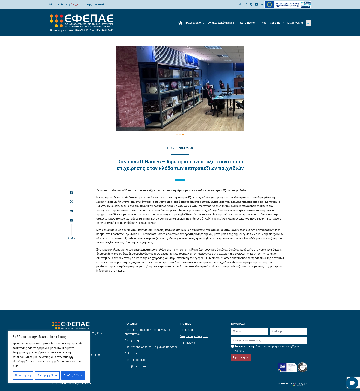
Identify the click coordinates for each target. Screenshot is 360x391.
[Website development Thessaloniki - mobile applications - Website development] (300, 384)
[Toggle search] (308, 23)
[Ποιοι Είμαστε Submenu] (257, 23)
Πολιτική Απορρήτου (268, 346)
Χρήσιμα (275, 22)
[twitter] (251, 4)
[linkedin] (261, 4)
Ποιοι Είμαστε (246, 22)
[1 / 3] (180, 88)
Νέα (264, 22)
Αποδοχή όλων (73, 375)
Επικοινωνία (295, 22)
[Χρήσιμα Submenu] (283, 23)
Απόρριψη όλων (47, 375)
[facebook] (240, 4)
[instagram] (245, 4)
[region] (49, 357)
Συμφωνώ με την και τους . (267, 348)
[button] (177, 134)
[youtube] (256, 4)
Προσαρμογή (23, 375)
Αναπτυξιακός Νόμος (221, 22)
